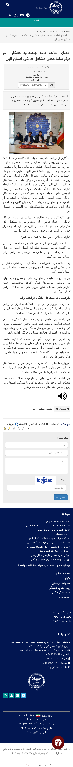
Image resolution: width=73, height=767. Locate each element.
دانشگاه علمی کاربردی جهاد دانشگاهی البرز (48, 543)
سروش (11, 424)
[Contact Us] (21, 15)
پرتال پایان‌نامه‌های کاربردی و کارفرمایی (50, 555)
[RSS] (9, 15)
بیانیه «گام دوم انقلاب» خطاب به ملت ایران (47, 526)
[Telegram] (27, 15)
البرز (33, 409)
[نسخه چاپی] (38, 80)
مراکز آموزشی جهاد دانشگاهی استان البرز (49, 538)
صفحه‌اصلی (64, 31)
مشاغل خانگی (46, 409)
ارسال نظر (60, 497)
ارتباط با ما (64, 597)
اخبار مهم (41, 31)
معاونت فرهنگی (61, 583)
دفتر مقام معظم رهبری (57, 521)
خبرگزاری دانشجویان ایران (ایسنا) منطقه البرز (47, 547)
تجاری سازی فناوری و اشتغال (36, 77)
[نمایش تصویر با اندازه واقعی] (37, 133)
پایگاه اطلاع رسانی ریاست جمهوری (52, 530)
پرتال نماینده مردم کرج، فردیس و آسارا (50, 559)
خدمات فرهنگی (61, 592)
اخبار (52, 31)
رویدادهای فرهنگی (59, 588)
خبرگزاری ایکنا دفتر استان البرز (54, 551)
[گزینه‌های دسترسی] (58, 742)
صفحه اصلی (63, 573)
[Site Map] (15, 15)
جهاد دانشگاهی (61, 534)
